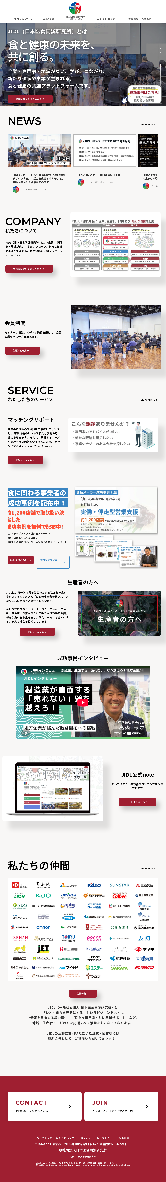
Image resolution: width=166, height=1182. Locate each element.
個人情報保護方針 (87, 1156)
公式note (49, 18)
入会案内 (124, 1138)
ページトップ (44, 1138)
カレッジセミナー (107, 18)
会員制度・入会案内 (140, 18)
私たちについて (23, 18)
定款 (72, 1156)
